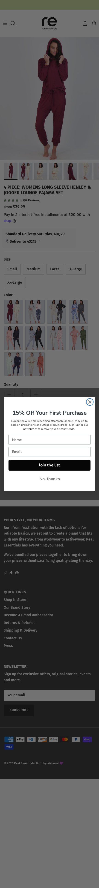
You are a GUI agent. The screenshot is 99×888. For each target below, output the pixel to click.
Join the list (49, 465)
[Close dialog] (89, 402)
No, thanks (49, 479)
